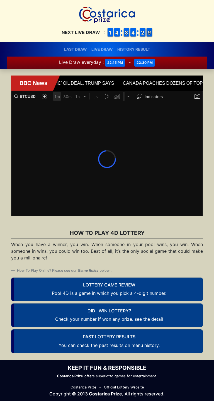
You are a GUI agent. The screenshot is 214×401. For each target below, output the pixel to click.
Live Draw (102, 49)
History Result (133, 49)
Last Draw (75, 49)
